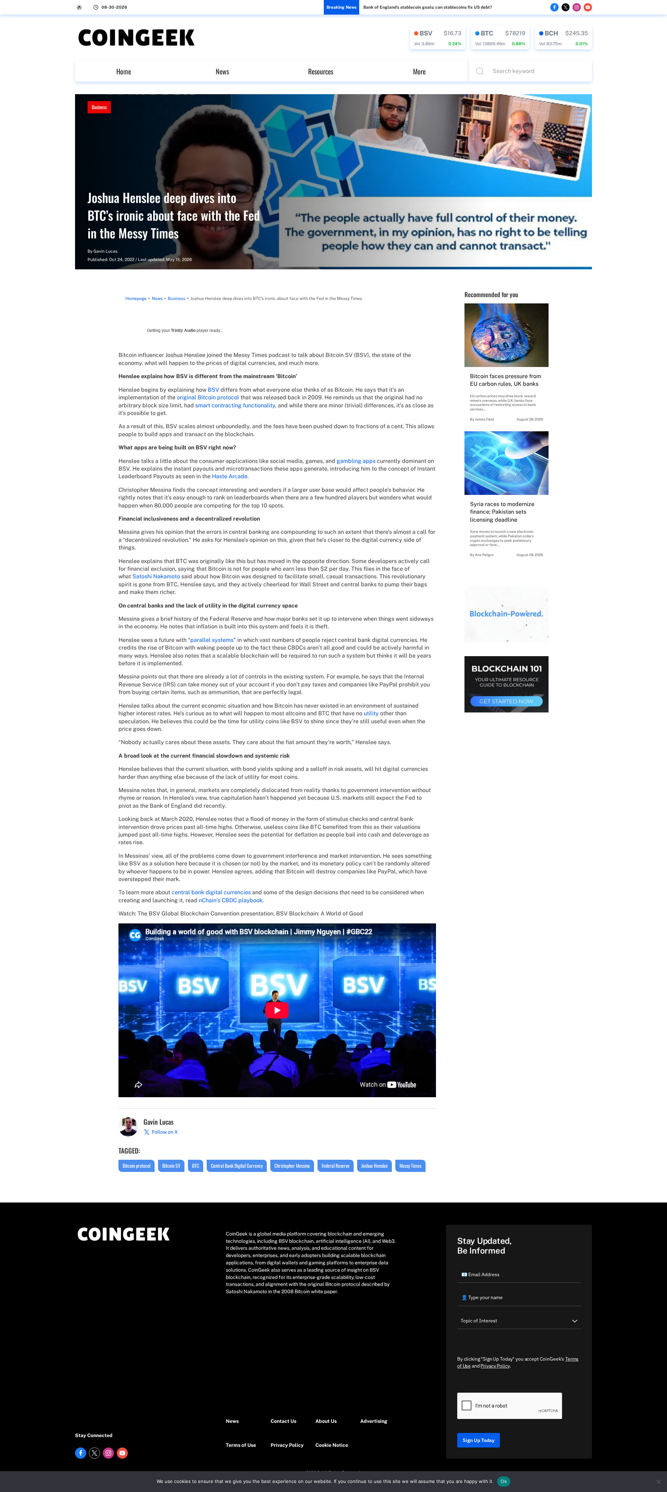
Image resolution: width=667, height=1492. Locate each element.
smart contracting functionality (235, 405)
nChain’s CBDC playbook (231, 900)
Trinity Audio (183, 330)
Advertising (373, 1421)
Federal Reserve (335, 1165)
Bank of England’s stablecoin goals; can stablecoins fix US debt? (427, 7)
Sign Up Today (478, 1440)
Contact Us (283, 1421)
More (419, 71)
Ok (504, 1481)
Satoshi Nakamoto (156, 576)
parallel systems (211, 640)
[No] (658, 1481)
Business (99, 107)
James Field (484, 419)
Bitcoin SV (171, 1165)
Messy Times (410, 1165)
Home (123, 71)
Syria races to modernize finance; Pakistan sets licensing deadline (502, 512)
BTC (195, 1165)
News (222, 71)
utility (371, 713)
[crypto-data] (438, 37)
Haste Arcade (229, 476)
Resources (320, 71)
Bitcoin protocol (136, 1165)
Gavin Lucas (105, 251)
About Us (326, 1421)
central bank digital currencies (211, 892)
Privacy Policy (287, 1445)
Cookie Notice (331, 1445)
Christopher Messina (292, 1165)
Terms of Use (241, 1445)
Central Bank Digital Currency (237, 1165)
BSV (213, 389)
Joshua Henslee (374, 1165)
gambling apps (356, 461)
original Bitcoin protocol (208, 397)
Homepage (136, 298)
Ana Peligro (484, 555)
